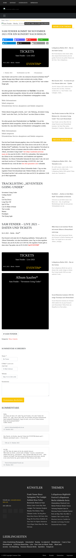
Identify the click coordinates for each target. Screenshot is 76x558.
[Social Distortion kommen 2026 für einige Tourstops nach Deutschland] (63, 285)
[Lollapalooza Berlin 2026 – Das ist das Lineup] (63, 252)
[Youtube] (70, 2)
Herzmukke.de (7, 544)
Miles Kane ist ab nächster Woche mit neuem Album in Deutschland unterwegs (62, 229)
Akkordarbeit (29, 542)
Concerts (15, 339)
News (7, 20)
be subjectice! (45, 542)
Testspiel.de (49, 547)
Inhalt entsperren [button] (8, 103)
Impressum (34, 2)
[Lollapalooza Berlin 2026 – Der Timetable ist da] (63, 151)
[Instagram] (61, 2)
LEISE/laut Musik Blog (20, 544)
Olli (28, 73)
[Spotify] (64, 2)
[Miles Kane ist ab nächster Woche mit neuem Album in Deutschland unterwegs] (63, 217)
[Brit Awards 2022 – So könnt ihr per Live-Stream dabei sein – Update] (63, 70)
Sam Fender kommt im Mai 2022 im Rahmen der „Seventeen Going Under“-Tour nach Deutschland (63, 116)
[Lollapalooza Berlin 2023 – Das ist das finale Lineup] (63, 38)
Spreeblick (41, 547)
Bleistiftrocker (55, 542)
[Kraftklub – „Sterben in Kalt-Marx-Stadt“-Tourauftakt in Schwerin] (63, 184)
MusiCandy (58, 544)
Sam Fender (10, 334)
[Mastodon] (73, 2)
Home (5, 2)
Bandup (37, 542)
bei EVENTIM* (33, 245)
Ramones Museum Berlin (29, 547)
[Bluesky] (67, 2)
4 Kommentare (38, 73)
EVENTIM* (33, 63)
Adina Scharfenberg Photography (13, 542)
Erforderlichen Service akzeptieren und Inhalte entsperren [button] (22, 106)
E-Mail (7, 365)
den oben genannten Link (30, 163)
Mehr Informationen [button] (9, 100)
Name (4, 356)
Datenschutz (23, 2)
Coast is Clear (66, 542)
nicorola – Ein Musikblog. (11, 547)
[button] (7, 39)
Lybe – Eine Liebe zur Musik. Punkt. (41, 544)
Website (4, 373)
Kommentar (5, 381)
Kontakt (13, 2)
